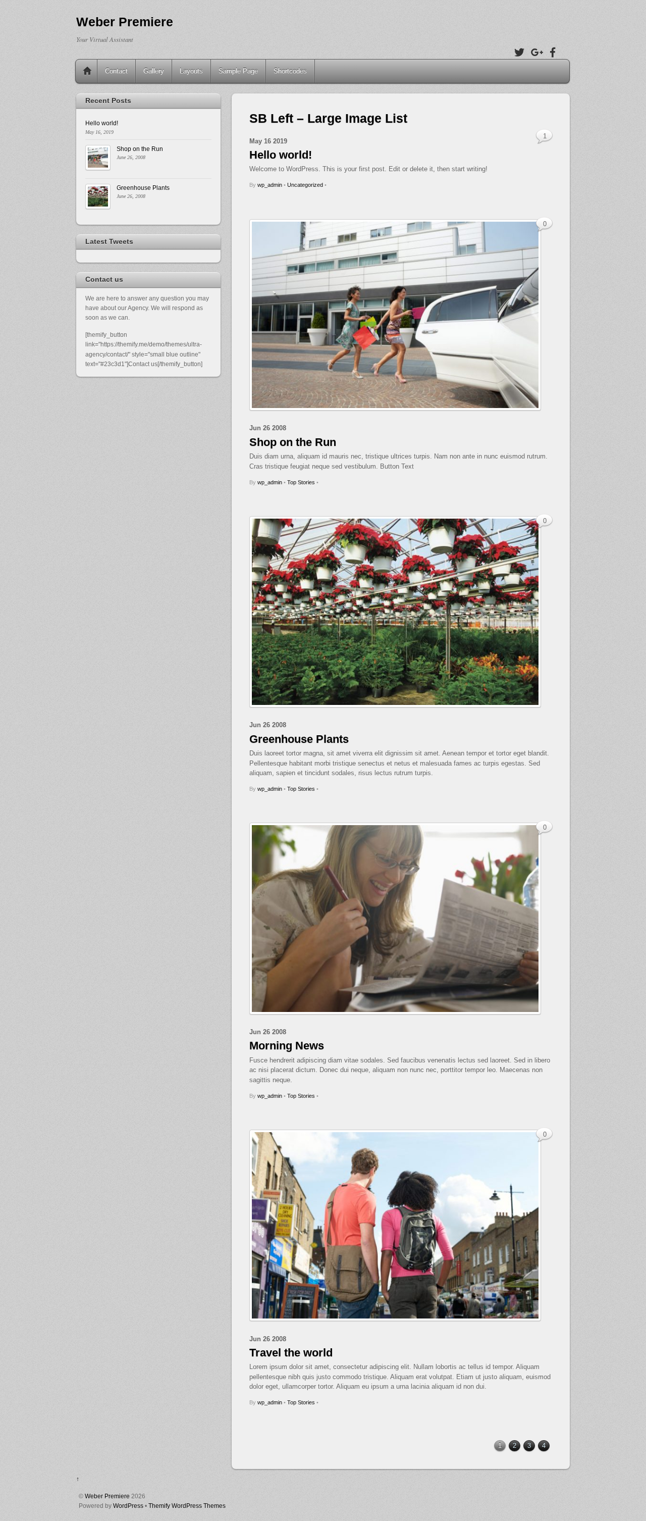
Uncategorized (305, 185)
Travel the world (291, 1352)
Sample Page (238, 71)
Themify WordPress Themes (187, 1505)
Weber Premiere (107, 1496)
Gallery (153, 71)
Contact (116, 71)
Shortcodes (290, 71)
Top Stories (301, 482)
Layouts (191, 71)
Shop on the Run (292, 442)
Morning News (286, 1045)
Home (87, 71)
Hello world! (280, 154)
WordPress (128, 1505)
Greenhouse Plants (299, 739)
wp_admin (269, 185)
